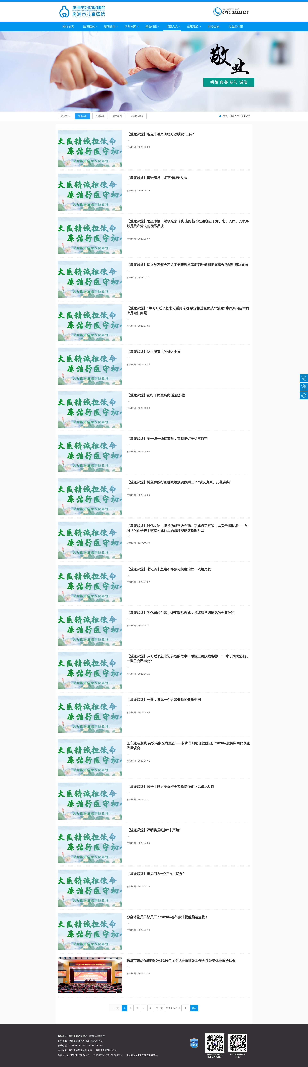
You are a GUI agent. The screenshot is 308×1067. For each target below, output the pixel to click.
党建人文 (234, 116)
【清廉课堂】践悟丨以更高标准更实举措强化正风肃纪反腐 (170, 786)
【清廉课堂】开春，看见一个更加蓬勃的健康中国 (164, 699)
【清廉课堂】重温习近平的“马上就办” (155, 873)
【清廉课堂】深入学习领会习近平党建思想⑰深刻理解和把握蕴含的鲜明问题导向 (187, 264)
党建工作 (65, 116)
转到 (194, 1008)
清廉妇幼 (82, 116)
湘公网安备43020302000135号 (142, 1055)
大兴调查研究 (137, 116)
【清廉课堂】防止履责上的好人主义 (154, 351)
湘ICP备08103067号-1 (78, 1055)
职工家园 (117, 116)
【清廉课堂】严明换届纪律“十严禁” (154, 830)
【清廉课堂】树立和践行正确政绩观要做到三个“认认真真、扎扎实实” (179, 482)
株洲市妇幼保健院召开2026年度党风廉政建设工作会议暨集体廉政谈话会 (181, 960)
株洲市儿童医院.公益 (106, 1050)
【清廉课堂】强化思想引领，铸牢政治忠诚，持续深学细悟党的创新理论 (181, 612)
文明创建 (99, 116)
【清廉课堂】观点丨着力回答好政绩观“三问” (160, 134)
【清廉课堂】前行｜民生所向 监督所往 (156, 395)
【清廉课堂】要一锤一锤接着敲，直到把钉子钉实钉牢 (167, 438)
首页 (225, 116)
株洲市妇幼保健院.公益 (80, 1050)
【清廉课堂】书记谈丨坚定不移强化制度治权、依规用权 (169, 569)
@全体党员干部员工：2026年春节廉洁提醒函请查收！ (167, 917)
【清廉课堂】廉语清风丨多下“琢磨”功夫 (157, 177)
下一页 (159, 1008)
